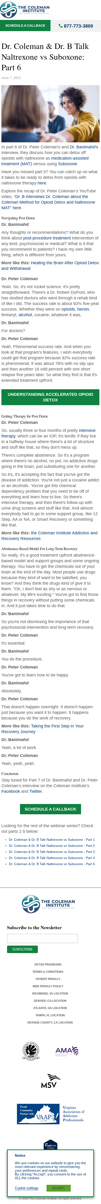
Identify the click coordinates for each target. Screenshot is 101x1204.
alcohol (25, 314)
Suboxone (67, 164)
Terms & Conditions (47, 971)
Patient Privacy (48, 979)
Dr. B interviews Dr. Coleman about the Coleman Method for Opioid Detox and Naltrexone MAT (48, 202)
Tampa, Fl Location (50, 1015)
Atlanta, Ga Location (50, 1008)
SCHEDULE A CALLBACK (50, 809)
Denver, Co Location (50, 1000)
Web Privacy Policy (48, 986)
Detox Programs (48, 964)
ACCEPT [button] (58, 1188)
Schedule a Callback (25, 25)
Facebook (10, 791)
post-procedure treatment (47, 238)
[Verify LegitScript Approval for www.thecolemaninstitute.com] (50, 1147)
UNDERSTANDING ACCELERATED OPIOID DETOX (50, 397)
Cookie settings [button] (27, 1188)
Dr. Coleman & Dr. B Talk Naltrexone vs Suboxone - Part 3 (52, 852)
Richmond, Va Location (50, 993)
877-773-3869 (78, 26)
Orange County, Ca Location (50, 1022)
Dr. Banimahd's (84, 147)
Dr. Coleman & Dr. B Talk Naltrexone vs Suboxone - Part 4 (52, 858)
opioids (68, 309)
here (42, 183)
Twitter (35, 791)
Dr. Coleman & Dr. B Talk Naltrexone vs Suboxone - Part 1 (52, 839)
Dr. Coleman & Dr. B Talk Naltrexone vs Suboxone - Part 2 (52, 846)
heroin (83, 309)
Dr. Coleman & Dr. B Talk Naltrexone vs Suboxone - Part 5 (52, 864)
